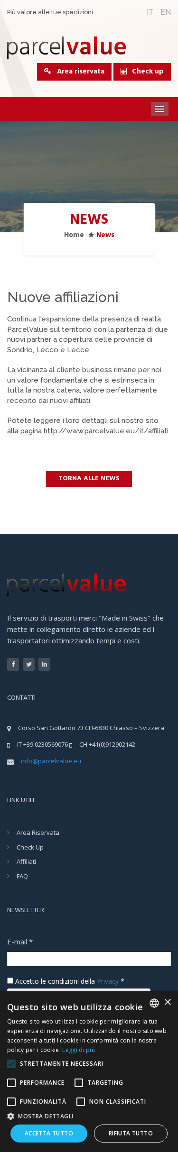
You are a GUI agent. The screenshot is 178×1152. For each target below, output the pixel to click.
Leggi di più (78, 1050)
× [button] (167, 1002)
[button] (89, 1115)
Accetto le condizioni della (68, 981)
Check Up (30, 847)
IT (150, 12)
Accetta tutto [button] (49, 1133)
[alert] (89, 1071)
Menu (160, 109)
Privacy (108, 981)
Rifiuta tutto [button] (131, 1133)
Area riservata (77, 71)
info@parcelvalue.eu (51, 761)
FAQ (22, 876)
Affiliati (26, 861)
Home (74, 235)
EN (165, 12)
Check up (148, 71)
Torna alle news (89, 478)
